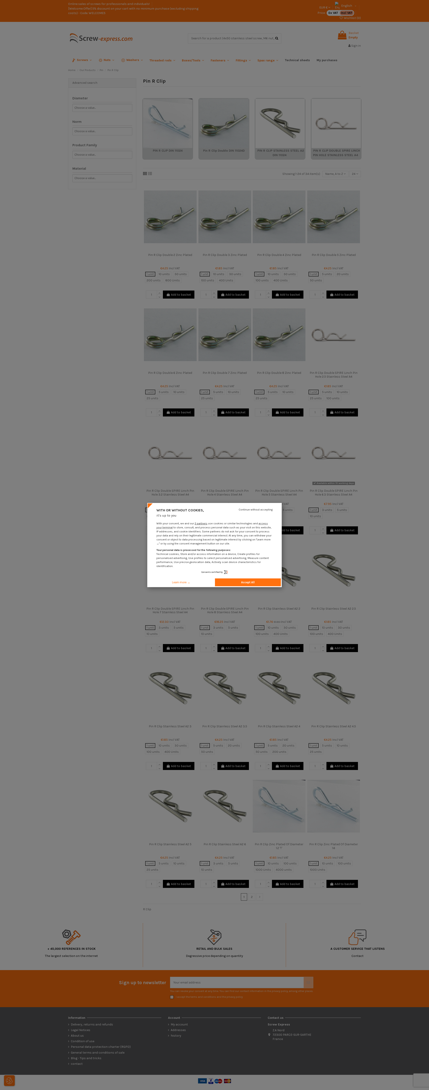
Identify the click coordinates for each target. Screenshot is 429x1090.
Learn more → (181, 582)
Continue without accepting (256, 509)
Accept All (248, 582)
